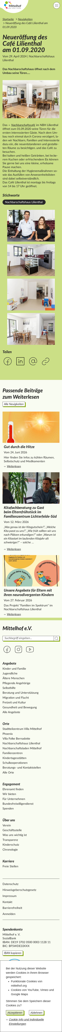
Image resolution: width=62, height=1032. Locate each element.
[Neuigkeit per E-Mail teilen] (33, 361)
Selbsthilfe (9, 688)
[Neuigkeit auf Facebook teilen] (8, 361)
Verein (7, 825)
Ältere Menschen (13, 678)
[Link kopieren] (46, 361)
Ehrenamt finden (13, 789)
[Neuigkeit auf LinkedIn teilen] (20, 361)
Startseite (8, 19)
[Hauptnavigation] (56, 5)
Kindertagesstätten (14, 758)
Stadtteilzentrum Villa (22, 729)
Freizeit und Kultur (14, 702)
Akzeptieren (14, 1012)
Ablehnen (36, 1012)
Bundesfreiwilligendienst (18, 803)
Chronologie (10, 849)
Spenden (8, 808)
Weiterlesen (27, 466)
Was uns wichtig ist (15, 835)
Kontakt (7, 902)
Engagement (11, 784)
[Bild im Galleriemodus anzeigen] (31, 99)
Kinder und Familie (14, 668)
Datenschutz (10, 884)
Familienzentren (13, 753)
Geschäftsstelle (12, 830)
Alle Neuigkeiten (14, 404)
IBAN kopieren (12, 953)
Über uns (9, 820)
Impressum (10, 896)
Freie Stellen (10, 866)
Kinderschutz (11, 844)
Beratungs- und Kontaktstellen (22, 767)
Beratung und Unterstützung (20, 692)
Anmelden (9, 914)
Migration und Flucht (16, 697)
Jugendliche (10, 673)
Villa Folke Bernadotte (16, 738)
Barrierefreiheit (12, 908)
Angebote (9, 663)
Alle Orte (8, 772)
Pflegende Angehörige (16, 683)
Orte (6, 724)
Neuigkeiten (25, 19)
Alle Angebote (11, 712)
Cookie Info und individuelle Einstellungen (26, 1021)
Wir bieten (9, 794)
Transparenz (10, 840)
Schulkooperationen (15, 763)
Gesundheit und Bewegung (20, 707)
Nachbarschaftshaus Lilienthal (24, 202)
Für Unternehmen (14, 799)
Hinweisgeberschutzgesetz (19, 890)
